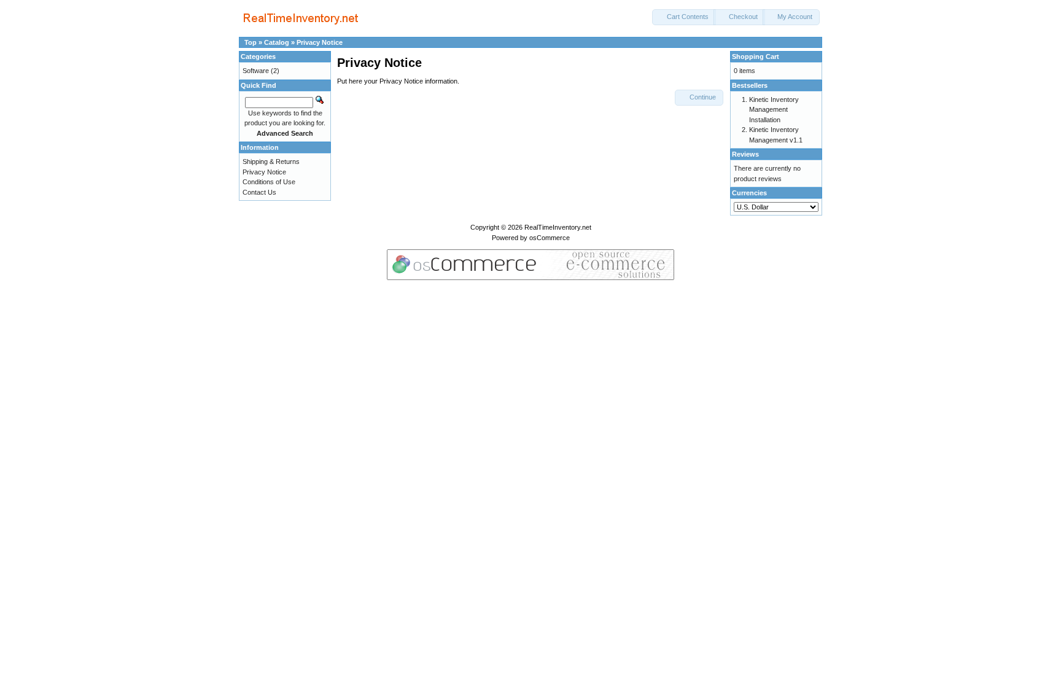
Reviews (745, 154)
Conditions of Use (269, 181)
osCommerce (549, 237)
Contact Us (259, 192)
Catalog (276, 42)
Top (250, 42)
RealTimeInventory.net (557, 227)
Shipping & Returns (271, 161)
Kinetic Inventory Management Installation (774, 109)
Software (256, 70)
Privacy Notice (320, 42)
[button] (684, 17)
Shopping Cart (755, 56)
